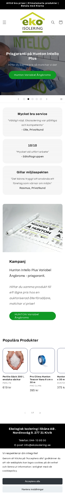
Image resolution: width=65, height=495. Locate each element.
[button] (4, 22)
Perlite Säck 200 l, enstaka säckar (13, 378)
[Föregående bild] (18, 99)
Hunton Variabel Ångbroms (32, 75)
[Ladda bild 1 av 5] (24, 99)
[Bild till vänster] (25, 413)
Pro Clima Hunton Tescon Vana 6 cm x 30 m (41, 379)
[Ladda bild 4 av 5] (37, 99)
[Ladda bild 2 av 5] (28, 99)
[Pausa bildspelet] (61, 99)
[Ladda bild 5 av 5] (41, 99)
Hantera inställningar (33, 489)
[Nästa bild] (46, 99)
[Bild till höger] (40, 413)
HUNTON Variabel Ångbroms (26, 316)
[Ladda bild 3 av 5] (32, 99)
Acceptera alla (32, 481)
